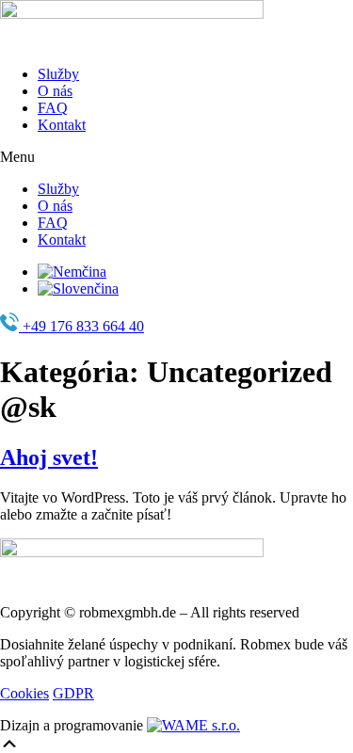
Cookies (24, 693)
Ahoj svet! (49, 457)
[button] (176, 157)
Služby (58, 74)
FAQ (53, 108)
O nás (55, 91)
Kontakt (62, 125)
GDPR (73, 693)
